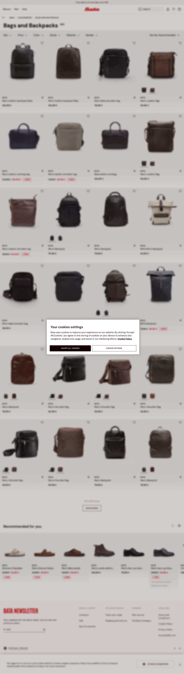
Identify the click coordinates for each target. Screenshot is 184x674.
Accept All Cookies (70, 348)
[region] (93, 337)
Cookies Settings (114, 348)
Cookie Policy (125, 338)
